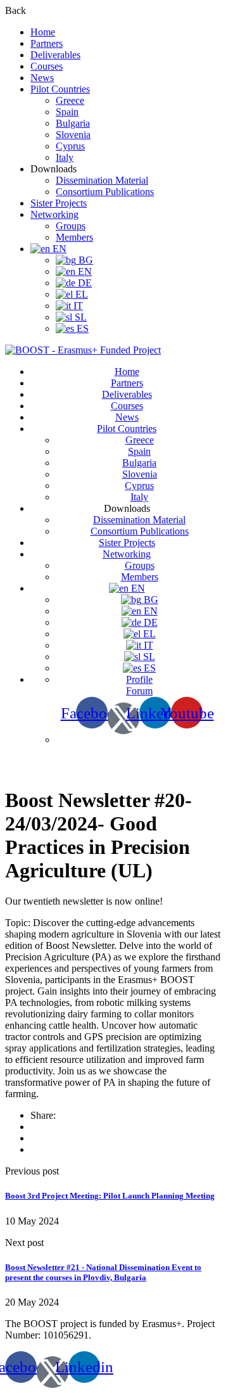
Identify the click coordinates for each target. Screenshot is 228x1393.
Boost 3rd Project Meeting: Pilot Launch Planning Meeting (110, 1195)
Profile (139, 679)
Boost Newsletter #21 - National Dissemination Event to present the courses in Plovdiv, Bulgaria (103, 1272)
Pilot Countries (60, 89)
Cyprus (70, 146)
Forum (139, 690)
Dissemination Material (102, 180)
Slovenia (73, 134)
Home (42, 32)
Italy (64, 157)
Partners (46, 43)
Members (74, 237)
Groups (71, 225)
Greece (70, 100)
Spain (67, 111)
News (42, 77)
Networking (54, 214)
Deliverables (55, 54)
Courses (46, 66)
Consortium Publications (105, 191)
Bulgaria (73, 123)
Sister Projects (58, 203)
